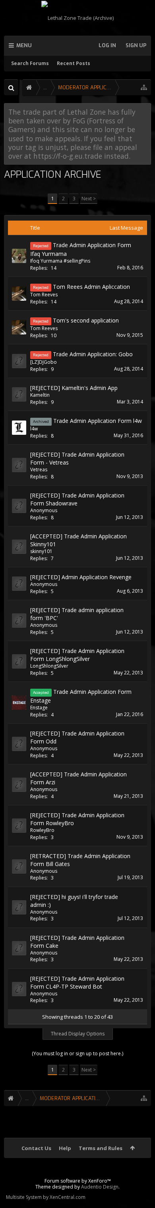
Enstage (39, 707)
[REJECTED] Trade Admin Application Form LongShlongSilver (77, 655)
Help (65, 1148)
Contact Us (36, 1148)
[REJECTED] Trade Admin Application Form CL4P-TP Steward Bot (77, 982)
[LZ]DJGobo (43, 362)
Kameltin (40, 395)
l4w (34, 428)
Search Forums (30, 63)
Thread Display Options (78, 1033)
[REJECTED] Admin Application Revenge (81, 577)
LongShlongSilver (49, 666)
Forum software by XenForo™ (78, 1180)
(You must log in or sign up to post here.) (77, 1053)
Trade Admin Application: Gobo (93, 354)
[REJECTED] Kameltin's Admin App (74, 388)
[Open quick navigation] (144, 87)
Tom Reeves (44, 294)
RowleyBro (42, 830)
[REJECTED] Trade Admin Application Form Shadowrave (77, 499)
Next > (88, 198)
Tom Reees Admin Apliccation (91, 286)
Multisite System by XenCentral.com (45, 1197)
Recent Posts (73, 63)
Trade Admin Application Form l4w (97, 420)
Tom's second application (86, 320)
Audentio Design (99, 1186)
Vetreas (38, 469)
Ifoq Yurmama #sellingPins (60, 260)
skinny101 (41, 551)
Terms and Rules (100, 1148)
